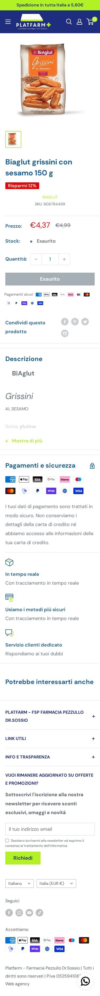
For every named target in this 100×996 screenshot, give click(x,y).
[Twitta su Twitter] (85, 321)
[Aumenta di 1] (64, 259)
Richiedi (23, 858)
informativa (58, 846)
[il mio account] (79, 22)
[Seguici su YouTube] (29, 912)
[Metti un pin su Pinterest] (75, 321)
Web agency (17, 984)
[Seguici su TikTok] (39, 912)
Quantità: (16, 259)
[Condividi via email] (65, 333)
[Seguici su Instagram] (19, 912)
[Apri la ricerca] (69, 22)
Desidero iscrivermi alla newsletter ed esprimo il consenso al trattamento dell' (44, 843)
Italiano (15, 883)
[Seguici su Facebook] (9, 912)
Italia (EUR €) (51, 883)
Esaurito (50, 279)
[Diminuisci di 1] (36, 259)
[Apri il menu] (8, 22)
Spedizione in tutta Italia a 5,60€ (50, 5)
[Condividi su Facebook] (65, 321)
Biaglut (50, 197)
